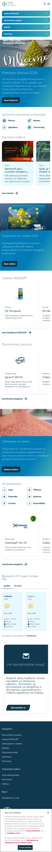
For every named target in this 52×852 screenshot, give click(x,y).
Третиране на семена (12, 743)
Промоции (7, 756)
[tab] (7, 586)
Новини (5, 784)
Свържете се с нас (10, 798)
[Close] (48, 812)
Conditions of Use (13, 833)
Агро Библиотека (10, 775)
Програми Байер (10, 752)
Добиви (5, 748)
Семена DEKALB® (10, 739)
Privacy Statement (33, 831)
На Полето (7, 779)
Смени (4, 579)
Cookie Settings (25, 847)
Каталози (6, 761)
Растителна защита (12, 735)
